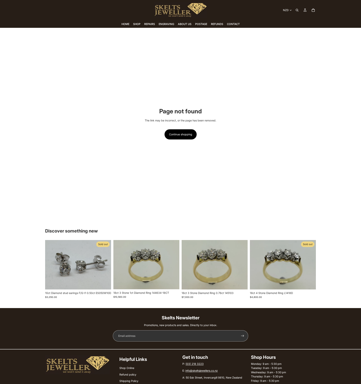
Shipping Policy (128, 380)
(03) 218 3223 (195, 363)
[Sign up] (242, 336)
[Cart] (313, 10)
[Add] (173, 283)
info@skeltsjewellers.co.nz (201, 370)
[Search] (297, 10)
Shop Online (126, 368)
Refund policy (127, 374)
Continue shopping (180, 134)
